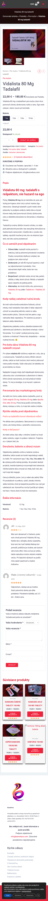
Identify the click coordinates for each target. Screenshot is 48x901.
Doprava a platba (14, 877)
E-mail (9, 654)
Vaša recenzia (13, 628)
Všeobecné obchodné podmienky (20, 860)
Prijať (7, 895)
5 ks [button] (22, 118)
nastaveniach (26, 891)
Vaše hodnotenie (14, 622)
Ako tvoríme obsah (14, 867)
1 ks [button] (6, 118)
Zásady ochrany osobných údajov (20, 857)
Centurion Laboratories (17, 152)
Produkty (22, 16)
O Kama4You (12, 863)
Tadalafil (23, 149)
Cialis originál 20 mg (11, 400)
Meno (8, 644)
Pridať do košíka (28, 140)
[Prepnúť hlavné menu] (43, 4)
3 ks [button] (14, 118)
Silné (18, 149)
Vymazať (6, 123)
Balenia (6, 113)
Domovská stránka (10, 16)
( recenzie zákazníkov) (23, 157)
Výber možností (13, 714)
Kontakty (10, 853)
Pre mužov (32, 16)
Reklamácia (12, 873)
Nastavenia (29, 895)
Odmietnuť (18, 895)
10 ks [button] (30, 118)
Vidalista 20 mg (14, 290)
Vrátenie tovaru (13, 870)
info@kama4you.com (19, 836)
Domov (5, 71)
